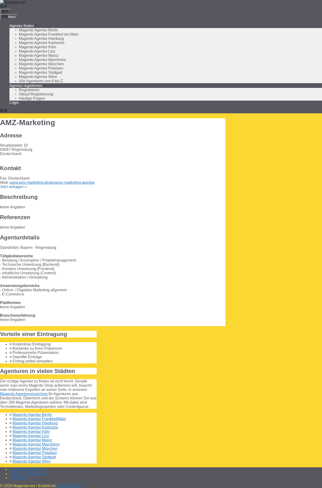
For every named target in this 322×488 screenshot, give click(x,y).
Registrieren (29, 90)
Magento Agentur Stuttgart (40, 72)
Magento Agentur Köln (37, 47)
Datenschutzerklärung (27, 474)
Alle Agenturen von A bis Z (41, 81)
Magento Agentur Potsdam (41, 68)
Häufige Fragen (32, 98)
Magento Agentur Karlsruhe (42, 43)
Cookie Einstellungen (27, 469)
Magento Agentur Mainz (38, 55)
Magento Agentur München (41, 64)
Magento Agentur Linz (37, 51)
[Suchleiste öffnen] (4, 7)
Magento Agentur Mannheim (42, 60)
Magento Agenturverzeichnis (24, 394)
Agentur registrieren (25, 86)
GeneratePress (69, 486)
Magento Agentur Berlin (38, 30)
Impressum (18, 478)
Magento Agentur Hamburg (41, 39)
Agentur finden (21, 26)
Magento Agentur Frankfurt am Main (48, 34)
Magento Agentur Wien (38, 77)
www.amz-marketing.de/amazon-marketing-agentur (52, 182)
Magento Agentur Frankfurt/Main (39, 419)
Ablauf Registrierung (36, 94)
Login (14, 103)
